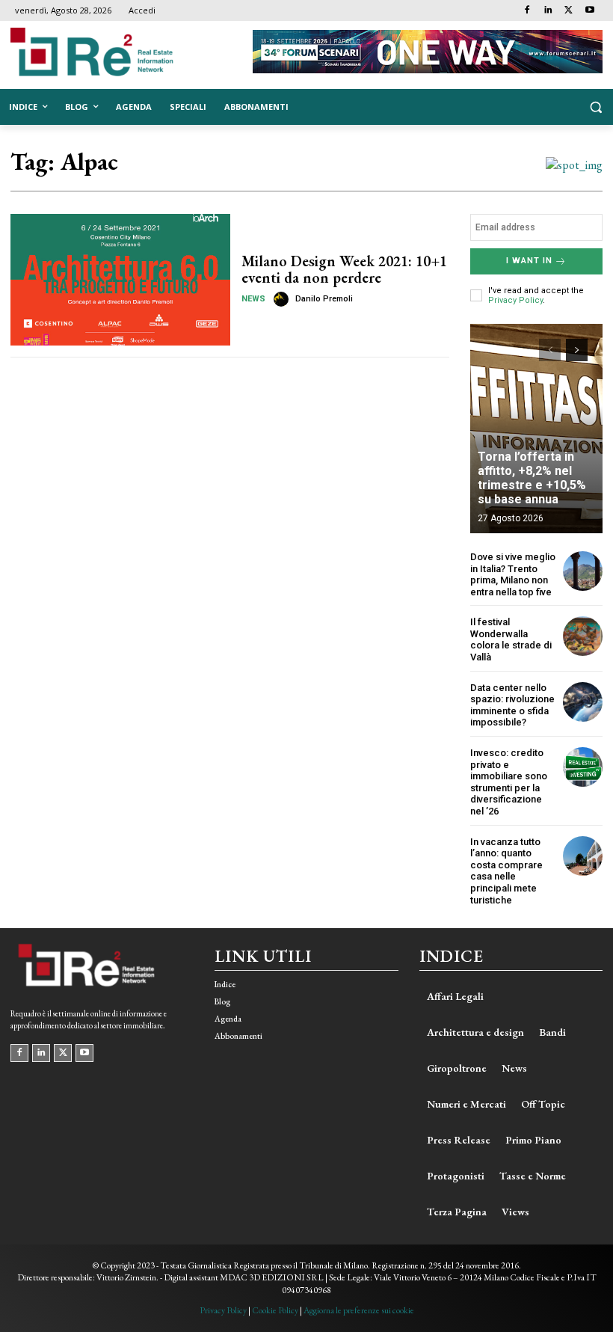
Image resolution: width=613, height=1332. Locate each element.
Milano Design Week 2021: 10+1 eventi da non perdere (344, 269)
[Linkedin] (548, 10)
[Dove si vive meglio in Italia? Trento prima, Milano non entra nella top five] (583, 571)
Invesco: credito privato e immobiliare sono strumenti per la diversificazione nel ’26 (508, 782)
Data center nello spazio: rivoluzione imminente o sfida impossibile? (512, 705)
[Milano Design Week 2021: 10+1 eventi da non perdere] (120, 280)
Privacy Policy (515, 300)
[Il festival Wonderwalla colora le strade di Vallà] (583, 636)
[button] (595, 107)
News (253, 299)
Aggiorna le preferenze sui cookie (359, 1310)
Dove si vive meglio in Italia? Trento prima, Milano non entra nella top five (512, 574)
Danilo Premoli (324, 299)
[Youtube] (589, 10)
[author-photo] (283, 299)
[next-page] (577, 350)
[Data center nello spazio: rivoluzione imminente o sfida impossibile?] (583, 702)
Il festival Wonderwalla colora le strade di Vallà (511, 639)
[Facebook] (527, 10)
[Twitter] (568, 10)
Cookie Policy (275, 1310)
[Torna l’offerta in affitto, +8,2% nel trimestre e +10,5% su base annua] (536, 428)
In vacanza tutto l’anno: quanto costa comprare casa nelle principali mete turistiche (506, 871)
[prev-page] (550, 350)
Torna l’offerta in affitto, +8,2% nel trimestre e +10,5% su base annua (532, 478)
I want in (529, 261)
